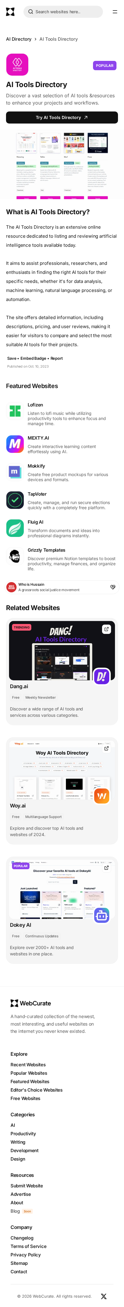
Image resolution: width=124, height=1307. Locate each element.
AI (13, 1125)
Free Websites (25, 1098)
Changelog (22, 1238)
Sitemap (19, 1263)
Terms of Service (28, 1246)
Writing (18, 1142)
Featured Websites (30, 1081)
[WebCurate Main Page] (10, 12)
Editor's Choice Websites (37, 1090)
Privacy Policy (26, 1255)
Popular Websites (29, 1073)
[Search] (30, 13)
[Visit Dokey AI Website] (106, 867)
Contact (19, 1271)
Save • (13, 358)
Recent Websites (28, 1064)
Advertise (21, 1194)
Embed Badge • (34, 358)
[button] (115, 11)
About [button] (17, 1202)
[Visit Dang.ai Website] (106, 629)
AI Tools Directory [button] (58, 39)
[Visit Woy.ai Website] (106, 748)
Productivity (23, 1133)
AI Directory (19, 39)
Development (25, 1150)
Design (18, 1159)
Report (57, 358)
